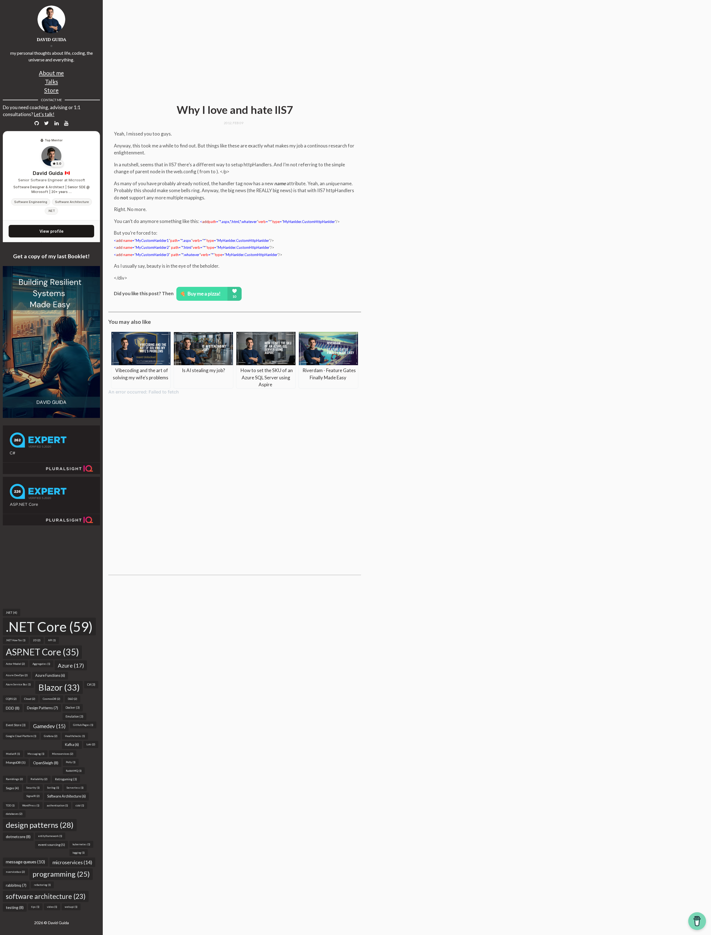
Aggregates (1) (41, 663)
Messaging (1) (35, 753)
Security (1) (33, 787)
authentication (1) (57, 805)
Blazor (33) (59, 687)
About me (51, 72)
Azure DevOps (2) (17, 675)
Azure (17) (71, 665)
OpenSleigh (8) (45, 762)
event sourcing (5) (51, 845)
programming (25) (61, 874)
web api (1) (71, 906)
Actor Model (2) (15, 663)
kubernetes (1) (81, 844)
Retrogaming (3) (66, 779)
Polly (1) (71, 762)
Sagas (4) (12, 788)
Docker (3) (73, 707)
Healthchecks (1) (75, 736)
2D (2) (37, 640)
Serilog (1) (53, 787)
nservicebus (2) (15, 871)
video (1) (52, 906)
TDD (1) (10, 805)
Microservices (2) (62, 753)
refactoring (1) (42, 884)
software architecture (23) (46, 896)
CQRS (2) (11, 698)
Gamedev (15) (49, 726)
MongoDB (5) (16, 762)
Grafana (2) (50, 736)
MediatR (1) (13, 753)
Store (51, 90)
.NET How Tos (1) (16, 640)
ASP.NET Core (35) (42, 651)
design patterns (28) (40, 824)
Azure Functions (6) (50, 675)
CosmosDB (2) (51, 698)
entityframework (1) (50, 836)
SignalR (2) (33, 796)
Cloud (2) (29, 698)
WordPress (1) (30, 805)
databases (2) (14, 813)
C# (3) (91, 684)
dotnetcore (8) (18, 836)
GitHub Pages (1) (83, 724)
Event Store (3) (16, 725)
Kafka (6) (72, 745)
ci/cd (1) (80, 805)
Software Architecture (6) (66, 796)
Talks (51, 81)
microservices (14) (72, 862)
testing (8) (15, 907)
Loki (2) (90, 744)
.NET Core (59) (49, 626)
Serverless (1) (75, 787)
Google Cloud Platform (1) (21, 736)
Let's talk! (44, 114)
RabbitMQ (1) (74, 770)
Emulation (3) (74, 716)
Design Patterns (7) (42, 708)
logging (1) (78, 852)
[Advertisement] (51, 567)
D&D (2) (72, 698)
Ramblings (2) (14, 779)
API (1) (52, 640)
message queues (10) (25, 861)
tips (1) (35, 906)
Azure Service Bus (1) (18, 684)
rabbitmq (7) (16, 885)
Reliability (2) (39, 779)
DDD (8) (12, 708)
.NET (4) (11, 612)
